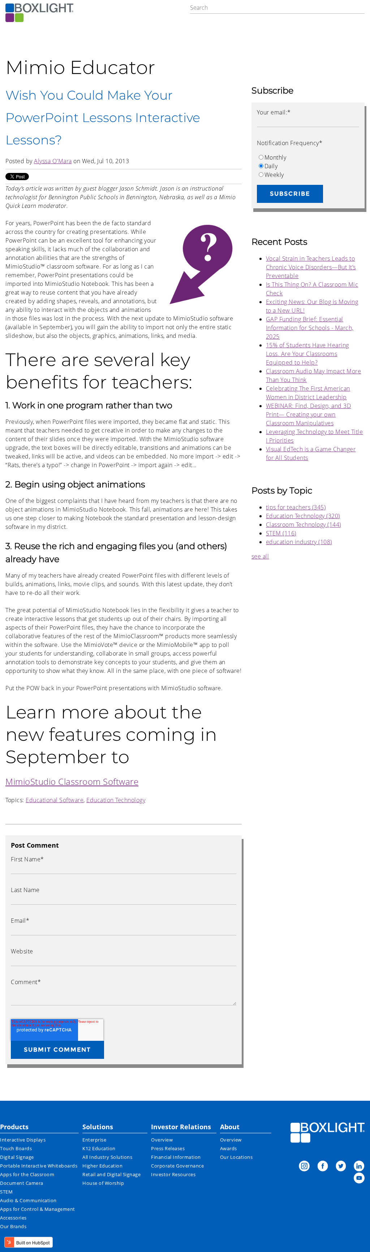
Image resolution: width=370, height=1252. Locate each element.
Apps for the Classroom (27, 1174)
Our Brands (13, 1226)
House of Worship (103, 1183)
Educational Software (54, 800)
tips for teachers (296, 507)
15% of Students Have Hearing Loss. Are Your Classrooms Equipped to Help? (307, 353)
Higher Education (102, 1165)
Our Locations (236, 1157)
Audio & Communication (28, 1200)
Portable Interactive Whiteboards (38, 1165)
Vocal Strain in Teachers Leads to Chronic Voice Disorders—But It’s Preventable (311, 267)
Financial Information (176, 1157)
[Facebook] (322, 1167)
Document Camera (21, 1183)
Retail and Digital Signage (111, 1174)
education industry (299, 542)
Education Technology (115, 800)
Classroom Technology (303, 525)
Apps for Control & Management (37, 1209)
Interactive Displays (23, 1139)
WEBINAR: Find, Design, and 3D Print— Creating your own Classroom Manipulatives (308, 414)
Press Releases (168, 1148)
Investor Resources (173, 1174)
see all (260, 556)
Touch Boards (16, 1148)
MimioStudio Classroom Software (71, 781)
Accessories (13, 1217)
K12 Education (99, 1148)
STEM (281, 533)
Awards (228, 1148)
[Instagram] (304, 1167)
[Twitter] (340, 1167)
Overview (162, 1139)
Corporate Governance (177, 1165)
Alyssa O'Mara (53, 161)
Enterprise (94, 1139)
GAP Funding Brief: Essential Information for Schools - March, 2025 (309, 327)
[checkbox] (308, 166)
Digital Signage (17, 1157)
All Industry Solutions (107, 1157)
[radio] (308, 157)
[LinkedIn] (359, 1167)
